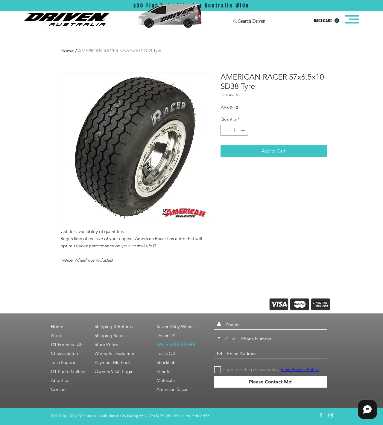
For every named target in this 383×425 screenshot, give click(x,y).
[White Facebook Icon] (321, 415)
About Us (60, 380)
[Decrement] (225, 130)
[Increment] (243, 130)
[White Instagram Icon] (331, 415)
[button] (326, 20)
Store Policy (106, 344)
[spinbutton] (234, 130)
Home (67, 51)
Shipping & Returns (114, 326)
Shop (56, 335)
